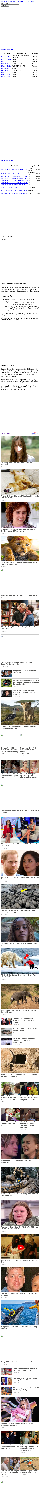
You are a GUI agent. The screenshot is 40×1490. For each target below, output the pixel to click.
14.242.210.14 (5, 74)
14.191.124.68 (5, 77)
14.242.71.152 (5, 72)
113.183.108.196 (6, 59)
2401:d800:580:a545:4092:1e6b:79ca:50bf (14, 169)
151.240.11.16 (5, 70)
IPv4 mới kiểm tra (7, 49)
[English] (34, 1)
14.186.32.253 (5, 68)
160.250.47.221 (6, 66)
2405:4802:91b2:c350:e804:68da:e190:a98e (14, 183)
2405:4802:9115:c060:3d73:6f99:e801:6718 (14, 180)
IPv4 (22, 1)
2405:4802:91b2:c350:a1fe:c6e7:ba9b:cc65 (14, 178)
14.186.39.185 (5, 62)
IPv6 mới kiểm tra (7, 161)
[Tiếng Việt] (30, 1)
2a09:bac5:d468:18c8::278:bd (10, 188)
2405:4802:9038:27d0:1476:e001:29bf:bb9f (14, 185)
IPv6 (26, 1)
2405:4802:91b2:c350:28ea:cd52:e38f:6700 (14, 176)
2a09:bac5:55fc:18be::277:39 (10, 173)
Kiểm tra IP (5, 5)
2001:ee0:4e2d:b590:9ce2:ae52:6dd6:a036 (14, 193)
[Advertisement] (20, 27)
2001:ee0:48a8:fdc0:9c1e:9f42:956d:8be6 (14, 191)
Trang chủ (12, 1)
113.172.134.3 (5, 56)
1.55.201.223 (5, 64)
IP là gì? (18, 1)
